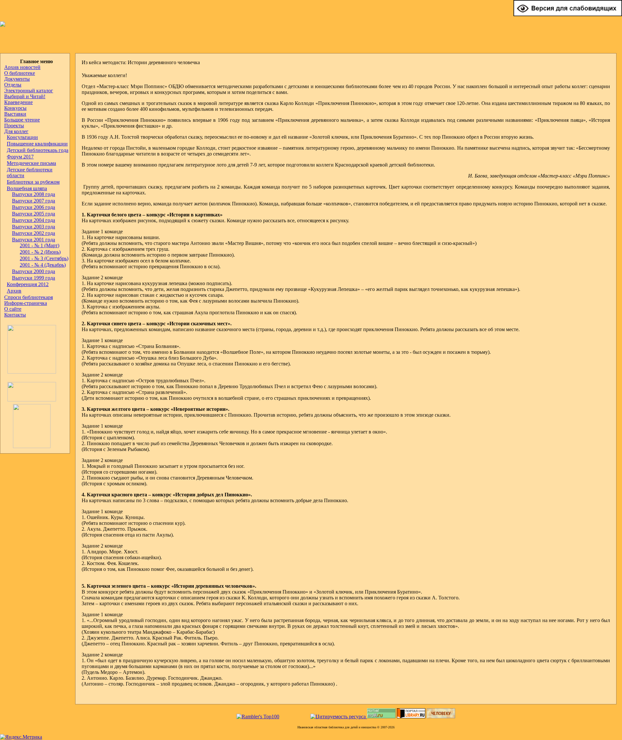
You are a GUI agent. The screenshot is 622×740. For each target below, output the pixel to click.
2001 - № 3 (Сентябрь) (44, 258)
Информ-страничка (25, 303)
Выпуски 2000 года (33, 271)
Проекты (14, 125)
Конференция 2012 (28, 284)
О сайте (12, 309)
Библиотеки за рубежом (33, 182)
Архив (14, 291)
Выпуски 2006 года (33, 207)
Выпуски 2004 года (33, 220)
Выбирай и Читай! (24, 96)
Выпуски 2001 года (33, 239)
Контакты (15, 315)
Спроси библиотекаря (28, 297)
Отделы (12, 84)
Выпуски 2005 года (33, 213)
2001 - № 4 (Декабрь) (43, 265)
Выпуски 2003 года (33, 226)
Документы (17, 79)
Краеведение (18, 102)
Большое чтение (22, 119)
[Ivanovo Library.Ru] (30, 372)
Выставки (15, 114)
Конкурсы (15, 108)
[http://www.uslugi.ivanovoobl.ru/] (27, 446)
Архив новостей (22, 67)
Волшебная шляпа (27, 188)
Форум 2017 (20, 156)
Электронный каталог (28, 90)
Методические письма (31, 163)
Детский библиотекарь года (37, 150)
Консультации (22, 137)
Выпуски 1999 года (33, 278)
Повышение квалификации (37, 143)
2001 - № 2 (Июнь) (40, 252)
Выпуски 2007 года (33, 200)
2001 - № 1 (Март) (39, 245)
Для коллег (16, 131)
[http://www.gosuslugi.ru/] (30, 399)
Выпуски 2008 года (33, 194)
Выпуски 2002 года (33, 233)
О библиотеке (19, 73)
